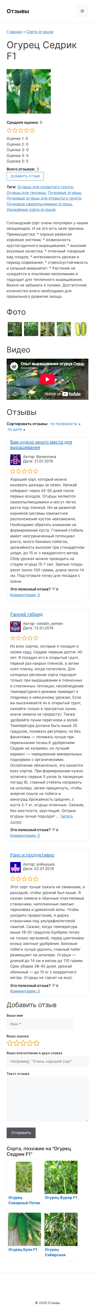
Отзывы (18, 11)
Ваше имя (15, 1015)
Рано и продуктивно (32, 855)
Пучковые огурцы (64, 192)
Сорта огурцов (39, 32)
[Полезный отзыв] (53, 588)
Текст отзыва (18, 1074)
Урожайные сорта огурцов (31, 209)
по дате (15, 429)
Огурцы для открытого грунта (45, 187)
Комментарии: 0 (25, 595)
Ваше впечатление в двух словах (34, 1053)
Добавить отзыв (25, 176)
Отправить (21, 1132)
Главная (14, 32)
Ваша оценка (18, 1036)
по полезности (63, 424)
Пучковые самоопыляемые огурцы (39, 204)
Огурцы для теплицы (26, 192)
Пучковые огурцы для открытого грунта (44, 198)
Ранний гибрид (26, 614)
